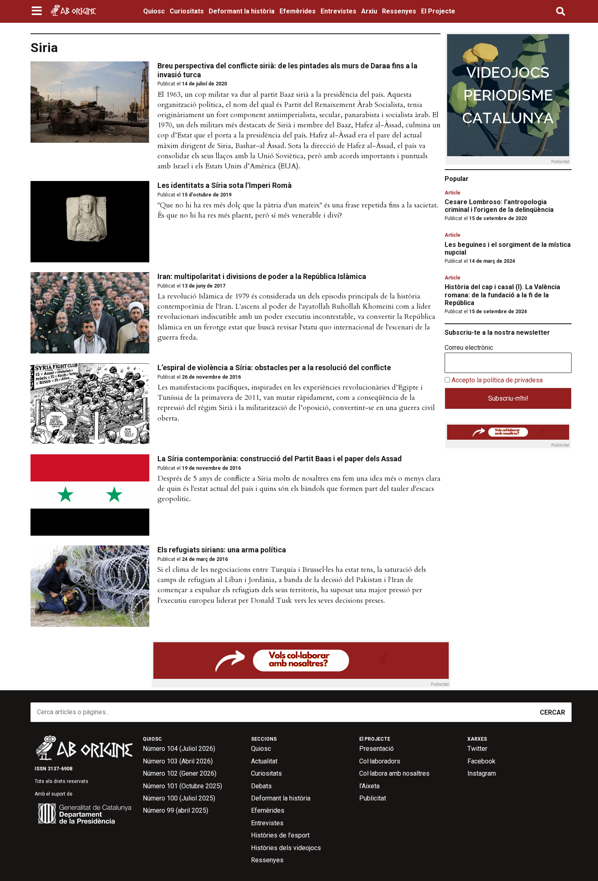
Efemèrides (297, 11)
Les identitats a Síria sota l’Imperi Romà (224, 185)
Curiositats (187, 11)
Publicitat (372, 798)
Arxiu (369, 11)
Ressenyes (399, 11)
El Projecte (438, 11)
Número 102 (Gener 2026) (179, 773)
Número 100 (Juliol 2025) (179, 798)
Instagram (481, 773)
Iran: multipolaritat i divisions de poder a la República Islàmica (261, 276)
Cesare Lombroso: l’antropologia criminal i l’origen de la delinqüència (499, 206)
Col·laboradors (379, 761)
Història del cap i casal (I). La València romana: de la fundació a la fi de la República (502, 294)
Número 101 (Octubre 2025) (182, 786)
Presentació (376, 748)
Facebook (481, 761)
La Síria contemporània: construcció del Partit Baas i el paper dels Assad (279, 458)
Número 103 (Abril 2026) (178, 761)
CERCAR (552, 712)
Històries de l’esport (280, 835)
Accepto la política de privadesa (497, 380)
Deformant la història (242, 11)
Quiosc (154, 11)
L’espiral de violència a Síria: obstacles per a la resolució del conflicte (274, 367)
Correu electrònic (469, 348)
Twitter (477, 748)
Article (453, 193)
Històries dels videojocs (286, 848)
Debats (261, 786)
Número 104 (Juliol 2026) (179, 748)
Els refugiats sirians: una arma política (221, 549)
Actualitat (264, 761)
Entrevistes (338, 11)
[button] (37, 11)
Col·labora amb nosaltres (394, 773)
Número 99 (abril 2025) (175, 810)
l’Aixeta (369, 786)
